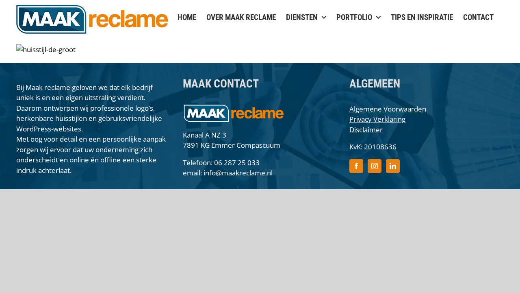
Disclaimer (366, 129)
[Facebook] (356, 166)
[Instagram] (374, 166)
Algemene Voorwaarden (387, 109)
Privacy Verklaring (377, 119)
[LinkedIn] (393, 166)
